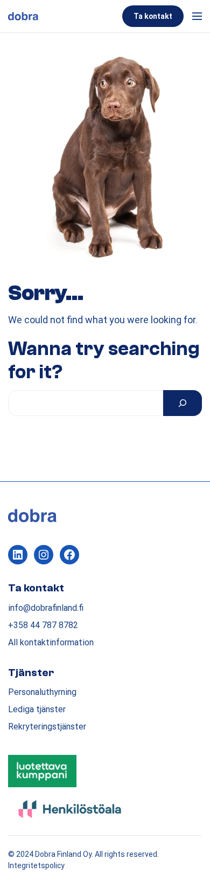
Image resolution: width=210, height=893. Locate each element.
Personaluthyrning (42, 692)
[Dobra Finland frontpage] (63, 16)
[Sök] (182, 403)
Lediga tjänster (37, 709)
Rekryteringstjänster (47, 726)
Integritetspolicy (36, 865)
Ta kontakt (153, 16)
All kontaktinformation (51, 642)
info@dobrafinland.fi (45, 608)
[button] (195, 16)
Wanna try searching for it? (104, 360)
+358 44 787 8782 (43, 625)
